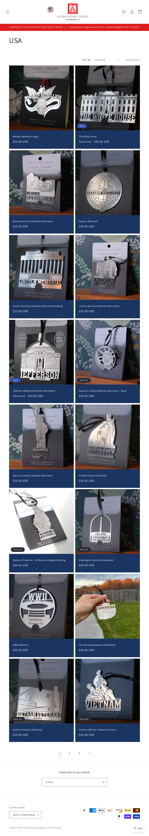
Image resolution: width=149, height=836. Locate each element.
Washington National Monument (96, 560)
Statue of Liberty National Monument (33, 475)
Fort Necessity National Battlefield (97, 645)
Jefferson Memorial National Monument (34, 390)
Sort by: (86, 59)
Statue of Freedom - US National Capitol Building (39, 560)
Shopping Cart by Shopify (49, 827)
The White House (88, 136)
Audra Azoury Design (26, 827)
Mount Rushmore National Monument (33, 221)
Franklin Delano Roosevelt (93, 475)
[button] (8, 12)
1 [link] (60, 753)
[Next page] (89, 753)
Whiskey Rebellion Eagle (26, 136)
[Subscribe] (103, 782)
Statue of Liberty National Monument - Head (102, 390)
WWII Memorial (21, 645)
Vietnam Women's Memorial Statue (97, 729)
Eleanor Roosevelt (88, 221)
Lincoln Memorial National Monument (99, 306)
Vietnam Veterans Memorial (27, 729)
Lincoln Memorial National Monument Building (38, 306)
